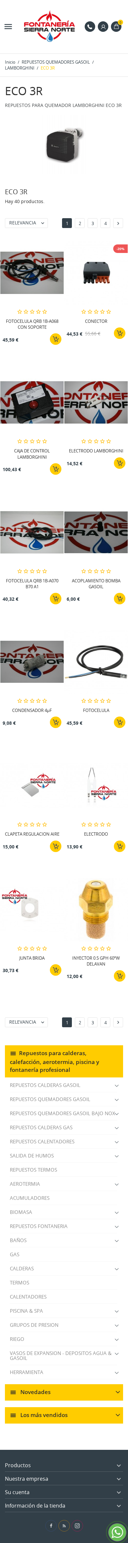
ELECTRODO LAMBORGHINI (96, 451)
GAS (14, 1254)
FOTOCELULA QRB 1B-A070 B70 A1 (32, 584)
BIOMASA (21, 1212)
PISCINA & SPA (26, 1310)
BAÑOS (18, 1240)
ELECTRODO (96, 834)
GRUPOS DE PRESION (34, 1325)
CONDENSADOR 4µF (32, 710)
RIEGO (17, 1339)
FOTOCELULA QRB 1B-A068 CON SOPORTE (32, 324)
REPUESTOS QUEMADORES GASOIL (50, 1099)
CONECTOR (96, 321)
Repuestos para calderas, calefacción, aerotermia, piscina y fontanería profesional (54, 1061)
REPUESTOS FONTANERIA (39, 1226)
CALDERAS (22, 1268)
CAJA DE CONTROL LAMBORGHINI (32, 454)
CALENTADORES (28, 1296)
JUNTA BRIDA (32, 958)
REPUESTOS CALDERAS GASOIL (45, 1085)
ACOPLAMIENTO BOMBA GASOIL (96, 584)
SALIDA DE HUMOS (32, 1155)
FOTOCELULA (96, 710)
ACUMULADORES (30, 1198)
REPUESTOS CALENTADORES (42, 1141)
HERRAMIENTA (26, 1372)
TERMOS (19, 1282)
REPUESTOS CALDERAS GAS (41, 1127)
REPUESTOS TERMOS (33, 1169)
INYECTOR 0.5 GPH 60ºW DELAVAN (96, 961)
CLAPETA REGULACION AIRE (32, 834)
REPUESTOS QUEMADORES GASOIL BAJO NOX (62, 1113)
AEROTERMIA (25, 1183)
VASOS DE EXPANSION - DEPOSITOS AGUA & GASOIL (61, 1355)
